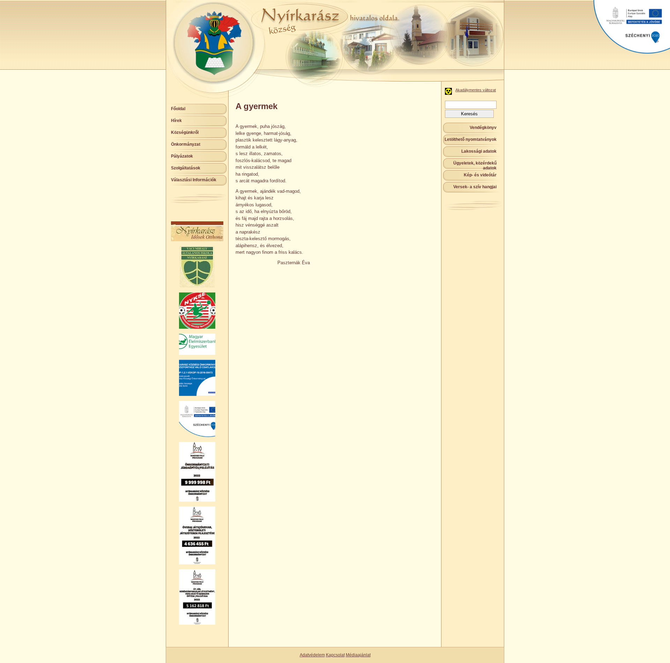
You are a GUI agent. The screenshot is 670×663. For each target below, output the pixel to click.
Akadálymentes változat (475, 90)
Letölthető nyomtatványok (471, 139)
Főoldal (178, 108)
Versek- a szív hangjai (475, 186)
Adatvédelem (312, 655)
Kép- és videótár (480, 175)
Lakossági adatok (479, 151)
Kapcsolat (335, 655)
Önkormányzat (185, 144)
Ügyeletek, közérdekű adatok (475, 165)
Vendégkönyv (483, 127)
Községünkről (185, 132)
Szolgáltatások (185, 168)
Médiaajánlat (358, 655)
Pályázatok (182, 156)
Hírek (176, 120)
